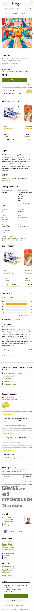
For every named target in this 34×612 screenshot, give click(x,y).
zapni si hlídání (6, 71)
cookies (18, 585)
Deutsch (6, 559)
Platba (10, 544)
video (3, 180)
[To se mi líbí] (30, 350)
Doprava (4, 544)
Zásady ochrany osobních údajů (13, 605)
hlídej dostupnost (16, 80)
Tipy (5, 240)
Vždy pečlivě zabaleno (10, 384)
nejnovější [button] (17, 319)
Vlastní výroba (8, 381)
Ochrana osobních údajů (9, 568)
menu (6, 4)
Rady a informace (7, 570)
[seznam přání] (30, 80)
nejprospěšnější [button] (7, 319)
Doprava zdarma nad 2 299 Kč (13, 373)
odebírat (26, 476)
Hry (6, 13)
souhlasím (16, 596)
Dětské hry (5, 221)
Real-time (5, 219)
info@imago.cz (8, 521)
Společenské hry (13, 13)
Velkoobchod (6, 571)
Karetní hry (5, 217)
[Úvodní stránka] (2, 13)
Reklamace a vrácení (8, 547)
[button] (17, 101)
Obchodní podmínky (8, 566)
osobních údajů (28, 481)
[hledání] (30, 8)
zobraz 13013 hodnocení (9, 399)
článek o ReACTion (7, 178)
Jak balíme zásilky (7, 545)
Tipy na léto (12, 240)
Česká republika (9, 553)
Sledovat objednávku (8, 549)
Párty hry (22, 13)
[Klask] (11, 124)
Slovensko (7, 555)
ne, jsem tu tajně (16, 600)
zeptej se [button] (29, 84)
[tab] (15, 52)
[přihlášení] (25, 4)
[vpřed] (32, 33)
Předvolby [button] (12, 591)
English (6, 557)
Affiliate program (7, 575)
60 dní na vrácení (9, 376)
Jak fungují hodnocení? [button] (25, 315)
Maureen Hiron (22, 217)
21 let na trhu (7, 378)
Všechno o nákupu (7, 542)
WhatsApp (7, 525)
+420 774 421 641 (9, 517)
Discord (6, 523)
